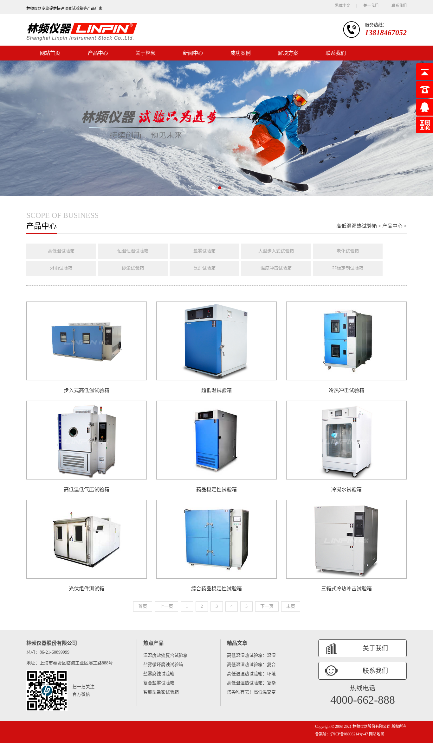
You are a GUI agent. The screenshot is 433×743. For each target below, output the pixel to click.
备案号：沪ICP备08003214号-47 (341, 734)
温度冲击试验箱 (276, 268)
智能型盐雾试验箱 (161, 692)
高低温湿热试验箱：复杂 (251, 683)
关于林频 (145, 53)
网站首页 (50, 53)
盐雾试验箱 (204, 251)
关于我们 (370, 6)
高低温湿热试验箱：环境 (251, 673)
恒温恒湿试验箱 (132, 251)
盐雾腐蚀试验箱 (158, 673)
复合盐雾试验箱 (158, 683)
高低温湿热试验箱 (356, 226)
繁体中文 (342, 6)
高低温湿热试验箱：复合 (251, 664)
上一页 (166, 606)
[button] (213, 187)
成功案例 (240, 53)
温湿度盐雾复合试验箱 (165, 655)
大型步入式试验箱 (276, 251)
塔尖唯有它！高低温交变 (251, 692)
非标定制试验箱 (347, 268)
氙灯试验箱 (204, 268)
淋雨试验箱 (61, 268)
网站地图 (376, 734)
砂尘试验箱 (133, 268)
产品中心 (98, 53)
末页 (290, 606)
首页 (142, 606)
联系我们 (399, 6)
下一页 (267, 606)
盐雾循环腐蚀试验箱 (163, 664)
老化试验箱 (348, 251)
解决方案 (288, 53)
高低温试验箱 (61, 251)
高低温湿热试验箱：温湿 (251, 655)
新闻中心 (193, 53)
